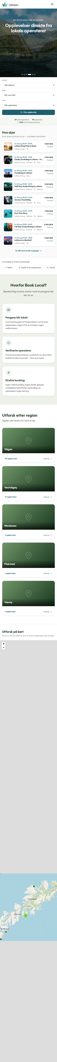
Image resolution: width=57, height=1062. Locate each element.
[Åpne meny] (52, 4)
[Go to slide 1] (22, 74)
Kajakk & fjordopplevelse (31, 267)
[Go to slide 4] (29, 74)
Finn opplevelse (30, 112)
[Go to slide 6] (34, 74)
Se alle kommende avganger (27, 250)
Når (4, 91)
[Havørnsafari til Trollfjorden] (28, 43)
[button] (25, 915)
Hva (4, 101)
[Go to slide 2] (24, 74)
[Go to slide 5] (32, 74)
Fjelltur (10, 267)
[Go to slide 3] (26, 74)
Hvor (4, 80)
